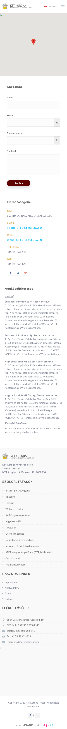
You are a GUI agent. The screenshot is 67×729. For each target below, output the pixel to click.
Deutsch (51, 6)
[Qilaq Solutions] (48, 725)
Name (10, 97)
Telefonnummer (15, 133)
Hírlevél (9, 599)
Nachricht (12, 151)
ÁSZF (8, 593)
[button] (33, 41)
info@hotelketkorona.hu (24, 227)
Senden (19, 183)
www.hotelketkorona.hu (24, 239)
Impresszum (11, 582)
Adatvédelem (12, 587)
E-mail (10, 115)
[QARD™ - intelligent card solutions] (28, 725)
